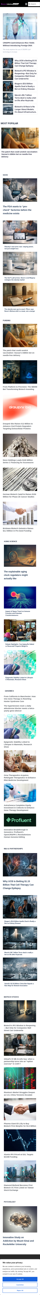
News (5, 175)
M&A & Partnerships (13, 849)
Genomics (9, 691)
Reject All (20, 1290)
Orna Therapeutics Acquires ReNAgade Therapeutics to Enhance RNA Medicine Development (20, 777)
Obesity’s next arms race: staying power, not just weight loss (18, 247)
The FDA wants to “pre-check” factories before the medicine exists (17, 210)
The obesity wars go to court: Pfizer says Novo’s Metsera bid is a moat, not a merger (19, 310)
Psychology (10, 1202)
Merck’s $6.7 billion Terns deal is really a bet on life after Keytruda (25, 97)
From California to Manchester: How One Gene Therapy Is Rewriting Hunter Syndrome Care (20, 698)
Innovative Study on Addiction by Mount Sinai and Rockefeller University (18, 1241)
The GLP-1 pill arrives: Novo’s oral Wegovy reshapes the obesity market (19, 279)
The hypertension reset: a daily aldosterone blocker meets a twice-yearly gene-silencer (19, 708)
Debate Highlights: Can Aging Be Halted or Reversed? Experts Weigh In (19, 645)
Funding (6, 320)
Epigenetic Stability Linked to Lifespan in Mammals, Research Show (19, 678)
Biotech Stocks (11, 997)
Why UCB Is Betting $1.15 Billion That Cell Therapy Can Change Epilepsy (26, 63)
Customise (20, 1285)
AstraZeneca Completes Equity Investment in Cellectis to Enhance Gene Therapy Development (19, 807)
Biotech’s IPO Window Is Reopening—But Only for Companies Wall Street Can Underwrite (19, 1027)
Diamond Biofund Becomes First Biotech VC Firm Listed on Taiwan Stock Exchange (19, 1187)
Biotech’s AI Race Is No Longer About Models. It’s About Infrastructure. (25, 109)
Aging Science (10, 541)
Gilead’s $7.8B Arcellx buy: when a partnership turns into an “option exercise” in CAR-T (19, 1061)
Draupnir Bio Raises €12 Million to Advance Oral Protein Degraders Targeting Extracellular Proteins (18, 426)
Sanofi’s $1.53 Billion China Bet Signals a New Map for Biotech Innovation (19, 984)
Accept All (20, 1279)
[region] (20, 1277)
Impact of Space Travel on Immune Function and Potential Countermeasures (17, 613)
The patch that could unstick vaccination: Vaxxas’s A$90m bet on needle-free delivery (19, 154)
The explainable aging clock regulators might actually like (16, 575)
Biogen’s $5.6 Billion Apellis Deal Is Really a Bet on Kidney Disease (25, 86)
